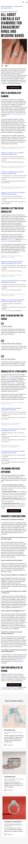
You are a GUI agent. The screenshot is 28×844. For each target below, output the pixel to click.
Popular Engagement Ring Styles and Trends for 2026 (13, 733)
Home (2, 6)
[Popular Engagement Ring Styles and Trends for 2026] (14, 716)
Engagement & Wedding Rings (13, 6)
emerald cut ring (11, 239)
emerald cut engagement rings (17, 114)
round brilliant (10, 376)
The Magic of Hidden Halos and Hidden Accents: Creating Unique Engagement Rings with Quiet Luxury (13, 825)
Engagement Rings (6, 8)
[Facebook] (6, 66)
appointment (19, 659)
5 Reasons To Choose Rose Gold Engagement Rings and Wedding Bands (14, 779)
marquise (7, 378)
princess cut (13, 383)
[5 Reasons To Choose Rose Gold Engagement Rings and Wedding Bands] (14, 762)
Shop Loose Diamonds (14, 510)
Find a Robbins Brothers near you (9, 687)
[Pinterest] (2, 66)
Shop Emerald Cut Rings (14, 87)
